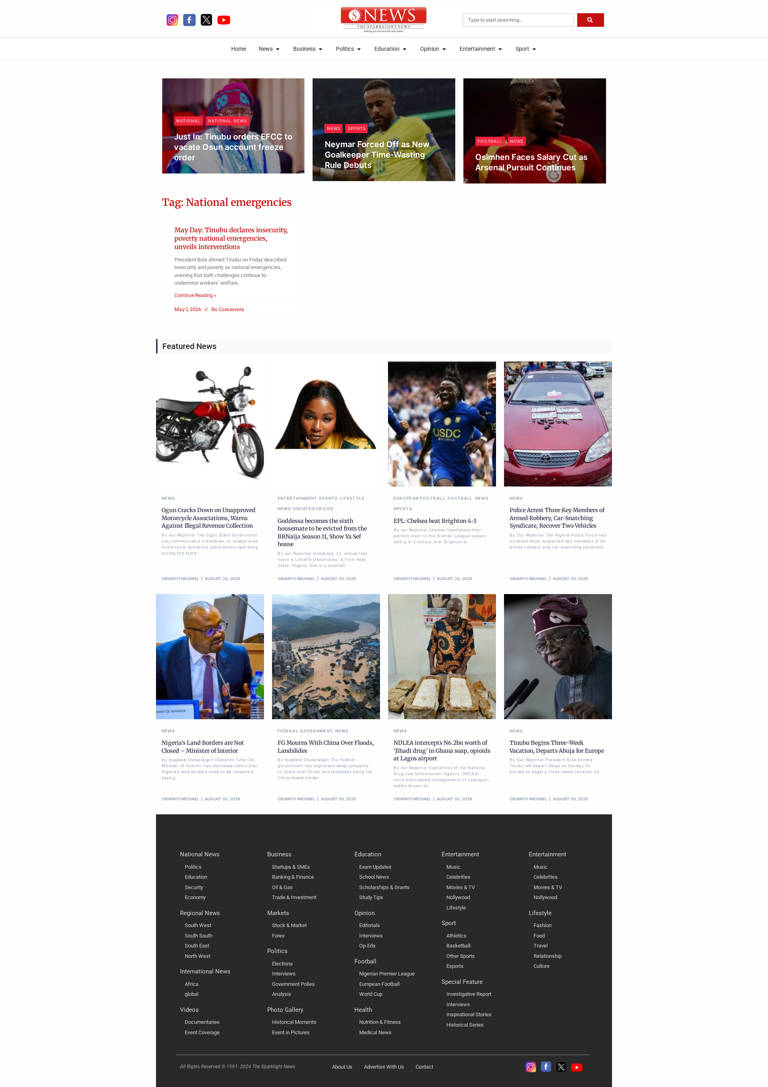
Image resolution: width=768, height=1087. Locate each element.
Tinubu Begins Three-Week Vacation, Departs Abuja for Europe (557, 746)
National (188, 120)
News (333, 128)
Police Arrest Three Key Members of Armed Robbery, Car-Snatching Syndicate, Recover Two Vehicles (557, 518)
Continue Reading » (195, 295)
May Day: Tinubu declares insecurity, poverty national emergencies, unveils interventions (231, 238)
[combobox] (518, 20)
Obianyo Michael (351, 178)
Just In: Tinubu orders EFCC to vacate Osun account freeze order (233, 147)
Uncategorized (313, 508)
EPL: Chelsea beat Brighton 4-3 (435, 521)
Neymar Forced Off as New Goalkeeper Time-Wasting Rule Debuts (377, 155)
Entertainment (297, 498)
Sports (357, 128)
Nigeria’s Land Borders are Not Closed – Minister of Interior (203, 746)
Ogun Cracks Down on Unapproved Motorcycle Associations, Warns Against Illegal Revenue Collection (209, 518)
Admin (189, 171)
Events (328, 498)
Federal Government (305, 730)
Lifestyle (352, 498)
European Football (420, 498)
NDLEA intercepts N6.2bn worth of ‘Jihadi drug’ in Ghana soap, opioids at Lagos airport (442, 750)
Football (490, 141)
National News (227, 120)
